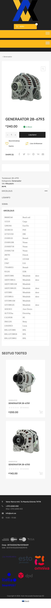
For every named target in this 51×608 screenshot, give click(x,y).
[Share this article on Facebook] (19, 154)
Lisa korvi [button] (40, 412)
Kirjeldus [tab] (7, 191)
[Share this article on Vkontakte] (37, 154)
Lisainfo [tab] (6, 197)
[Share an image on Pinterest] (33, 154)
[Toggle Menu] (48, 34)
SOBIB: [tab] (5, 204)
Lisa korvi (32, 135)
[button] (43, 69)
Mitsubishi (9, 184)
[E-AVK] (25, 20)
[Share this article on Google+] (28, 154)
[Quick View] (9, 557)
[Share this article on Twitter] (23, 154)
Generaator (16, 181)
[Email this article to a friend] (42, 154)
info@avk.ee (11, 513)
